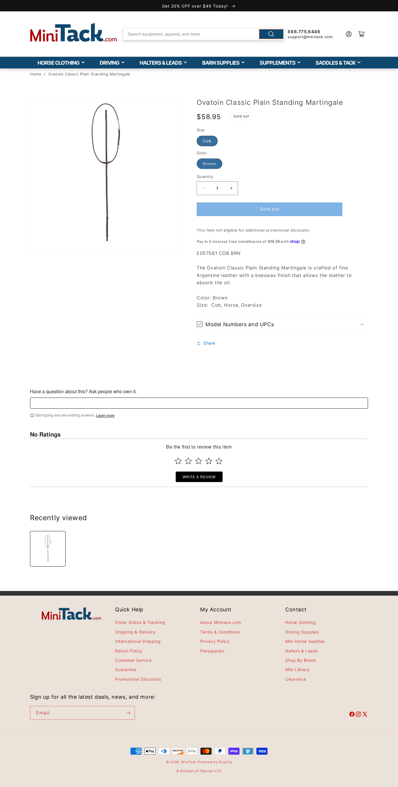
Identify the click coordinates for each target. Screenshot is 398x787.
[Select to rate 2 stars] (188, 461)
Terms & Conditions (220, 631)
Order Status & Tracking (140, 622)
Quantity (205, 176)
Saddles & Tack (335, 63)
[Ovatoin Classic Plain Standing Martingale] (47, 548)
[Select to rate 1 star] (178, 461)
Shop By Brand (300, 660)
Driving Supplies (302, 631)
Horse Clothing (59, 63)
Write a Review (199, 476)
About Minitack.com (220, 622)
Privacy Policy (214, 641)
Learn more (105, 415)
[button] (282, 324)
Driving (109, 63)
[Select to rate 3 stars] (198, 461)
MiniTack (188, 762)
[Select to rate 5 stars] (218, 461)
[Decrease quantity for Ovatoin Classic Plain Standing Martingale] (203, 188)
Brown (209, 163)
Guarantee (125, 669)
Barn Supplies (220, 63)
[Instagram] (358, 715)
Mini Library (297, 669)
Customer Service (133, 660)
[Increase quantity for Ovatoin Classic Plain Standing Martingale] (231, 188)
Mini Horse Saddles (305, 641)
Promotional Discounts (138, 679)
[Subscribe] (128, 713)
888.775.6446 (304, 31)
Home (35, 74)
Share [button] (209, 342)
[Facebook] (352, 715)
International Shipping (138, 641)
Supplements (277, 63)
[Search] (271, 34)
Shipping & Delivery (135, 631)
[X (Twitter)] (365, 715)
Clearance (295, 679)
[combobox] (204, 34)
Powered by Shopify (215, 762)
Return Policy (128, 650)
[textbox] (199, 403)
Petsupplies (212, 650)
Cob (207, 140)
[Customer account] (348, 34)
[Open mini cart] (361, 34)
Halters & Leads (161, 63)
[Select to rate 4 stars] (208, 461)
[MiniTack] (73, 32)
